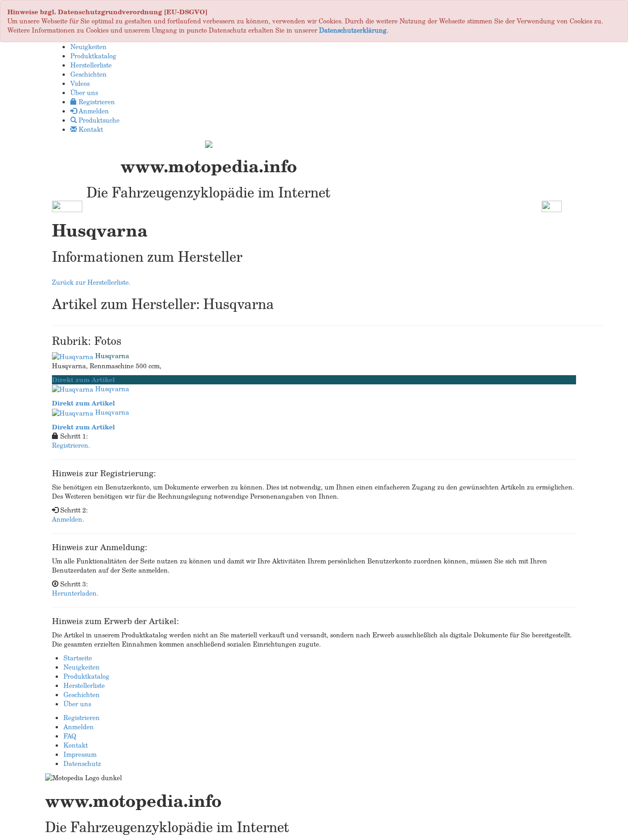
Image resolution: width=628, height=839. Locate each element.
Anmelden (78, 727)
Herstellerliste (84, 685)
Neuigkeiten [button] (88, 46)
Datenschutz (82, 763)
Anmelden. (68, 519)
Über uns (77, 704)
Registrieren (81, 717)
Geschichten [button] (88, 74)
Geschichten (81, 694)
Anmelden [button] (93, 111)
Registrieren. (71, 445)
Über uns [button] (84, 92)
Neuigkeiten (81, 667)
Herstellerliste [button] (91, 65)
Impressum (80, 754)
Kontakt (75, 745)
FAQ (69, 736)
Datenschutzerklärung (353, 30)
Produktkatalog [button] (93, 56)
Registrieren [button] (96, 102)
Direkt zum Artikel (83, 379)
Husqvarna (112, 355)
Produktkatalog (86, 676)
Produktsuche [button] (98, 120)
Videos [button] (80, 83)
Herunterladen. (75, 593)
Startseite (77, 658)
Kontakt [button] (90, 129)
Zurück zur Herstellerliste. (91, 282)
